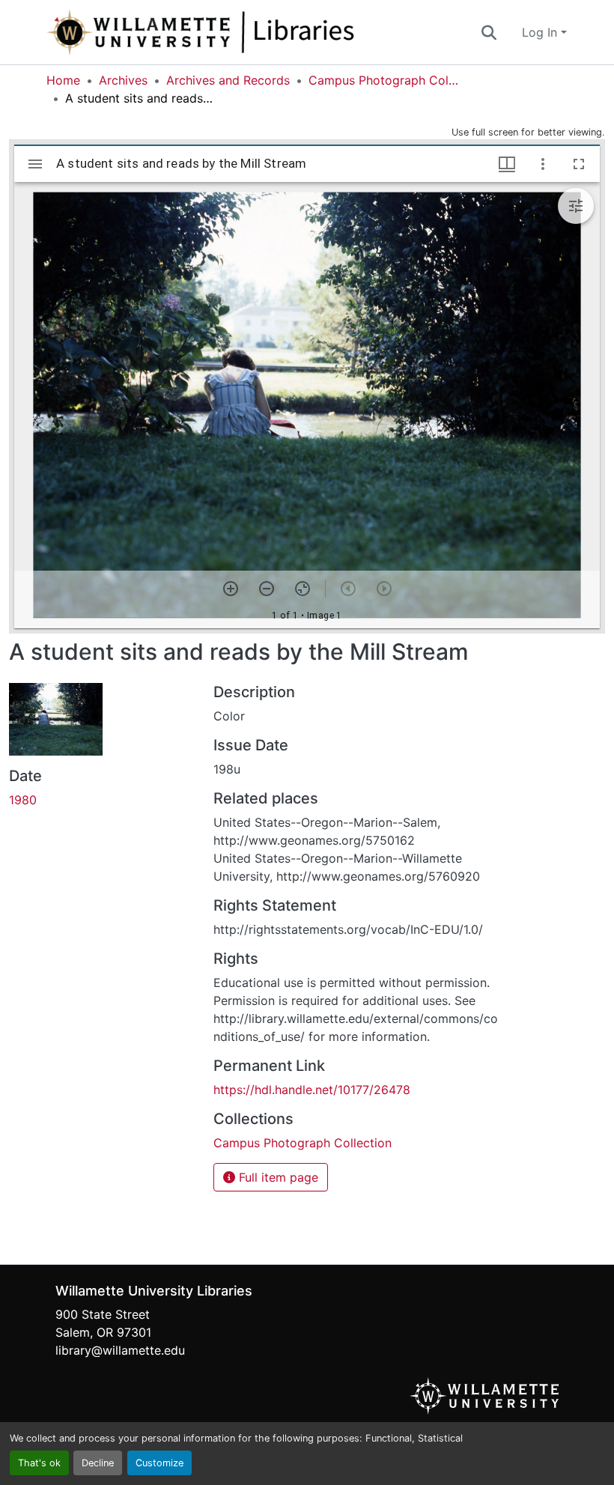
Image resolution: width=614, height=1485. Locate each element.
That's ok (39, 1463)
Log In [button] (541, 32)
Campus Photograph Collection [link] (383, 80)
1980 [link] (23, 799)
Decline (98, 1463)
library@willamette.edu (120, 1350)
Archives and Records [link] (228, 80)
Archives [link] (123, 80)
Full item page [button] (276, 1177)
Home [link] (63, 80)
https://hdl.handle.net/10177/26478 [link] (311, 1089)
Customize (159, 1463)
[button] (250, 32)
